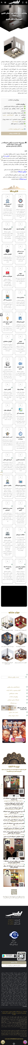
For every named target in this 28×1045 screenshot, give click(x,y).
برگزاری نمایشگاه (22, 172)
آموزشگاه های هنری (14, 19)
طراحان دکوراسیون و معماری (7, 630)
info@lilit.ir (11, 920)
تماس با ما (6, 156)
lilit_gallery (11, 922)
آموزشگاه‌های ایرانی (8, 115)
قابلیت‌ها (14, 191)
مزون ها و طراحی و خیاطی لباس (7, 646)
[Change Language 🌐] (26, 2)
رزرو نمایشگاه (23, 179)
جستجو (13, 962)
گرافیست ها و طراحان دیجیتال (21, 662)
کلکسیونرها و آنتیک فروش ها (20, 630)
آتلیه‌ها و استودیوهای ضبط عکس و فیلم (7, 663)
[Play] (20, 196)
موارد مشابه (14, 612)
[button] (5, 2)
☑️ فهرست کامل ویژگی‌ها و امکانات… (16, 129)
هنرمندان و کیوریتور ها (20, 646)
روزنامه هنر (15, 121)
